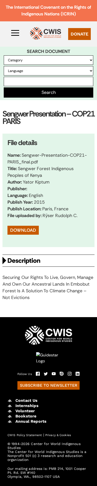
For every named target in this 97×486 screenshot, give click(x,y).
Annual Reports (31, 421)
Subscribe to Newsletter (48, 385)
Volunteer (25, 411)
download (23, 230)
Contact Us (26, 400)
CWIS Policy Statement (24, 435)
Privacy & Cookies (58, 435)
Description (23, 260)
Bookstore (25, 416)
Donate (79, 34)
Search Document (48, 51)
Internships (27, 405)
